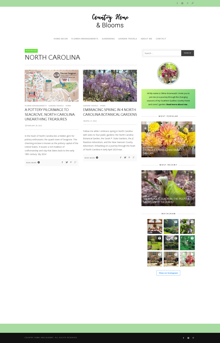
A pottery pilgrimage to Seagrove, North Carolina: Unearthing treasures (50, 114)
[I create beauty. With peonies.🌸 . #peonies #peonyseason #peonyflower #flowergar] (171, 226)
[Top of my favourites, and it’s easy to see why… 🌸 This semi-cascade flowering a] (171, 259)
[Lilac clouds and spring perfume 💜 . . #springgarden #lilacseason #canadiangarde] (187, 226)
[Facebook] (177, 3)
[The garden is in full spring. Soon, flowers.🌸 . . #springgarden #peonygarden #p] (154, 242)
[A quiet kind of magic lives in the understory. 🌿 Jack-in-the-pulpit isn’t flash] (187, 242)
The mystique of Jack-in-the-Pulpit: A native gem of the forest (166, 200)
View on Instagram (168, 273)
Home (68, 106)
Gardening (148, 147)
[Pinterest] (187, 3)
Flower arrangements (36, 106)
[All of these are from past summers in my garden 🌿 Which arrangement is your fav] (187, 259)
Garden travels (56, 106)
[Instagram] (182, 3)
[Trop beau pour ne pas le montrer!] (154, 259)
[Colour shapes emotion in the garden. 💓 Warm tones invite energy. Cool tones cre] (171, 242)
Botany (146, 196)
